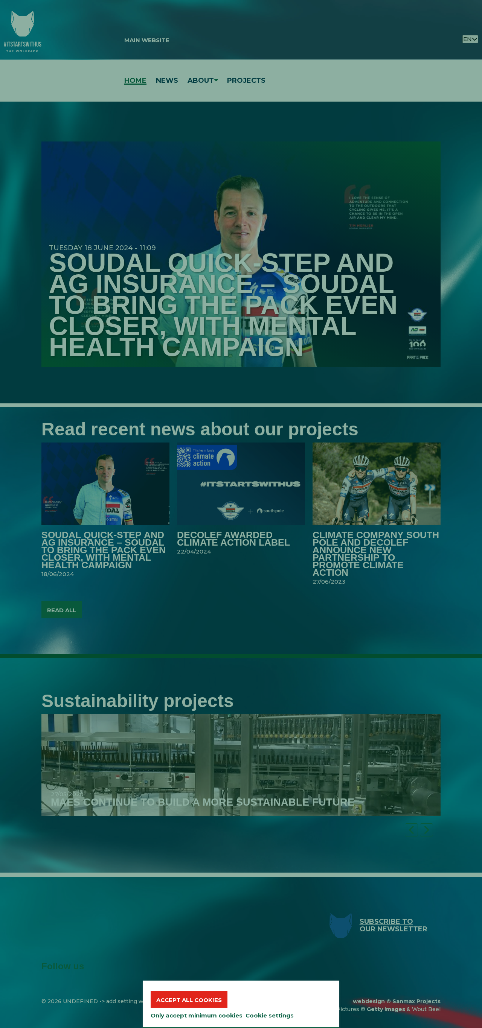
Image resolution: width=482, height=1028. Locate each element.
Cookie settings (270, 1015)
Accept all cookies (189, 1000)
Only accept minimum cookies (197, 1015)
